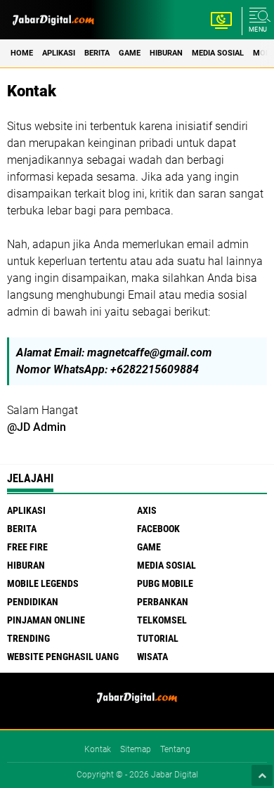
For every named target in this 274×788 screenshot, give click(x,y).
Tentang (175, 749)
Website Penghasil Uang (63, 656)
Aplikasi (58, 53)
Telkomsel (162, 620)
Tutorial (157, 638)
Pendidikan (32, 601)
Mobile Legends (43, 583)
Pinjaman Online (46, 620)
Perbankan (162, 601)
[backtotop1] (262, 775)
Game (130, 53)
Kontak (97, 749)
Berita (97, 53)
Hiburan (166, 53)
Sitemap (135, 749)
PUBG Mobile (165, 583)
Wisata (152, 656)
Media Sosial (218, 53)
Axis (147, 510)
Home (22, 53)
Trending (28, 638)
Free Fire (27, 547)
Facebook (158, 528)
